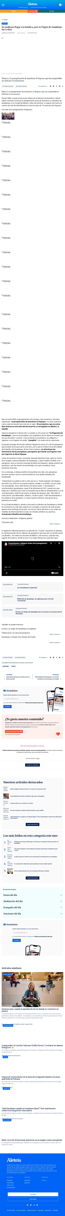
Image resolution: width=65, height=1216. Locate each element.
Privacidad (55, 1210)
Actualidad (4, 19)
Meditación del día (13, 901)
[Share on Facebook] (50, 86)
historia (5, 1057)
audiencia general (8, 1025)
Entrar (37, 758)
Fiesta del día (10, 895)
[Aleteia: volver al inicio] (32, 3)
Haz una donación (21, 1210)
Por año (44, 1180)
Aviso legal (40, 1210)
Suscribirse (33, 1194)
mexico (13, 666)
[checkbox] (3, 702)
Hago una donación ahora (13, 731)
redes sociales (7, 974)
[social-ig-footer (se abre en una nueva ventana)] (37, 1205)
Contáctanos (47, 1210)
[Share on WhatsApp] (62, 86)
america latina (7, 1120)
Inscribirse (7, 706)
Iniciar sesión (33, 1199)
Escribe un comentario (32, 765)
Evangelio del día (12, 907)
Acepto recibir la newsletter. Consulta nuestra (24, 702)
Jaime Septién (21, 33)
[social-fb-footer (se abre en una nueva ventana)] (31, 1205)
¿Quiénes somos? (31, 1210)
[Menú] (9, 5)
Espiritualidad (10, 1183)
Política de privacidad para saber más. (34, 702)
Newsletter (27, 1180)
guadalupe (6, 666)
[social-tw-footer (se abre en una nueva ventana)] (34, 1205)
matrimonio (6, 1088)
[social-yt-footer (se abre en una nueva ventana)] (27, 1205)
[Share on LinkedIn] (53, 86)
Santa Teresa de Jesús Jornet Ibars (38, 7)
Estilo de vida (10, 1185)
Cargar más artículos (32, 824)
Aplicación (27, 1183)
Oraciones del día (12, 913)
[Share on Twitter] (56, 86)
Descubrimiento (11, 1187)
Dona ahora (32, 11)
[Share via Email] (59, 86)
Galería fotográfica (55, 524)
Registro (14, 11)
